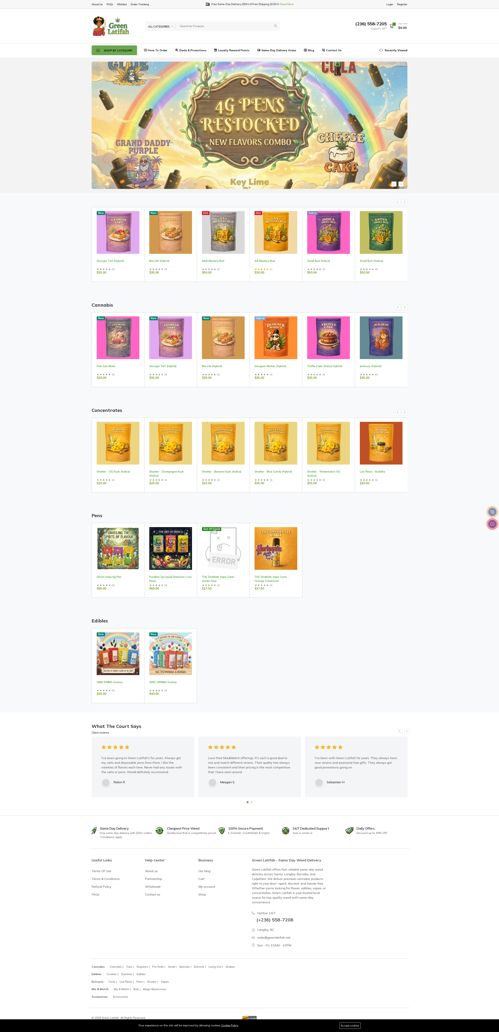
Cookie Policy (229, 1025)
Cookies (112, 974)
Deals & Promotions (192, 50)
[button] (397, 25)
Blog (311, 50)
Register (402, 4)
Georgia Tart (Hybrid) (162, 366)
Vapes (165, 981)
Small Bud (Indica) (266, 261)
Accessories (120, 996)
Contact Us (334, 50)
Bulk (136, 989)
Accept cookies (350, 1025)
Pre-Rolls (158, 966)
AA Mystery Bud (212, 261)
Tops (129, 966)
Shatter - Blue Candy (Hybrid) (273, 471)
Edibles (141, 974)
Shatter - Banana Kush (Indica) (221, 471)
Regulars (142, 966)
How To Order (157, 50)
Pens (139, 981)
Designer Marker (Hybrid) (270, 366)
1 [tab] (248, 802)
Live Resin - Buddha (372, 471)
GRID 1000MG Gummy (163, 682)
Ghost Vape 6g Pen (109, 577)
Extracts (199, 966)
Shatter (152, 981)
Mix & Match (121, 989)
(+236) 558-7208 (275, 920)
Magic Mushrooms (154, 989)
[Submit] (276, 26)
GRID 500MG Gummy (109, 682)
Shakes (230, 966)
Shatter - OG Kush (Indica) (113, 471)
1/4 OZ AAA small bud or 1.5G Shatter (239, 4)
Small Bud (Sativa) (319, 261)
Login (390, 4)
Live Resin (126, 981)
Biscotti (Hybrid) (107, 261)
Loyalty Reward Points (233, 50)
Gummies (126, 974)
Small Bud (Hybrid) (371, 261)
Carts (112, 981)
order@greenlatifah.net (273, 937)
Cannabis (116, 966)
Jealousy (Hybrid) (370, 366)
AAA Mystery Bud (160, 261)
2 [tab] (251, 802)
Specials (184, 966)
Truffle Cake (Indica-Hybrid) (324, 366)
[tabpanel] (143, 766)
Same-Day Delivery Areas (278, 50)
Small (171, 966)
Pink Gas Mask (106, 366)
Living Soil (215, 966)
